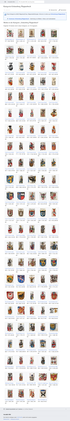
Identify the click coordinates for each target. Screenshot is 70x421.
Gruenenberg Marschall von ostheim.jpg (43, 316)
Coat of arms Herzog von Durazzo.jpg (10, 185)
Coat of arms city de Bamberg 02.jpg (10, 56)
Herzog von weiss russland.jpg (21, 383)
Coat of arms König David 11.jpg (21, 202)
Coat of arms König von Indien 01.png (43, 202)
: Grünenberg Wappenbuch (19, 18)
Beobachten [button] (54, 10)
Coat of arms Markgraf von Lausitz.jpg (54, 218)
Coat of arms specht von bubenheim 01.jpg (10, 252)
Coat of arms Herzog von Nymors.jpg (21, 185)
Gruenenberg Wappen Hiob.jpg (54, 333)
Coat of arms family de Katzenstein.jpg (21, 87)
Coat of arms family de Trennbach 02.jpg (32, 119)
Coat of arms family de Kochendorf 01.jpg (32, 87)
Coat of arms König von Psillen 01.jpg (10, 218)
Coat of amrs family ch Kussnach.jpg (43, 39)
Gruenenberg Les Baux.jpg (32, 316)
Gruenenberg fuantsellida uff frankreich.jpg (43, 301)
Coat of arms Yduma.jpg (54, 268)
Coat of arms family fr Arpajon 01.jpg (32, 135)
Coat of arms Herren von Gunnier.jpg (32, 169)
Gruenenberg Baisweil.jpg (32, 301)
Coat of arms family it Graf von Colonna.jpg (10, 152)
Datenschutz (6, 419)
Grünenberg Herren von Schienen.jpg (32, 350)
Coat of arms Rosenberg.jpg (32, 235)
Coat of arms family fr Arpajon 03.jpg (54, 135)
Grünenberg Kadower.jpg (54, 350)
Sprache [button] (8, 10)
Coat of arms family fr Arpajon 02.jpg (43, 135)
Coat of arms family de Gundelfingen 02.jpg (10, 87)
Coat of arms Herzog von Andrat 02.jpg (54, 169)
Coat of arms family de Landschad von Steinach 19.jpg (10, 119)
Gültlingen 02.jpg (9, 383)
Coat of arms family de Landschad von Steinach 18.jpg (54, 102)
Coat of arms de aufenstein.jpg (32, 56)
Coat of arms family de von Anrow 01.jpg (43, 119)
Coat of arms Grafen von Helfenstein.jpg (43, 152)
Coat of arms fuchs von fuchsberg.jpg (32, 152)
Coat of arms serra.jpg (54, 235)
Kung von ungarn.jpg (43, 383)
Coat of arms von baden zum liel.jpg (10, 268)
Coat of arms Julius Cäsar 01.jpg (32, 185)
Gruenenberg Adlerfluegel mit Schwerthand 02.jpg (21, 301)
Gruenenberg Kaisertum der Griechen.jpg (21, 316)
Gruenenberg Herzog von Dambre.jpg (10, 316)
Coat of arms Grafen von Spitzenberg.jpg (54, 152)
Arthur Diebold (29, 409)
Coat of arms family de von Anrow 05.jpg (10, 135)
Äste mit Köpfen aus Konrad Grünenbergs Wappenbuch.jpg (43, 399)
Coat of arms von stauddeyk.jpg (32, 268)
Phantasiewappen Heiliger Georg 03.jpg (32, 399)
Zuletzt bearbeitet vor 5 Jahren (14, 409)
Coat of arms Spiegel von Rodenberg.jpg (32, 252)
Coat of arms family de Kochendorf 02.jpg (43, 87)
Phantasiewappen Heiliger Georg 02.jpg (21, 399)
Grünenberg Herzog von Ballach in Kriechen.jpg (43, 350)
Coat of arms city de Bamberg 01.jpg (54, 39)
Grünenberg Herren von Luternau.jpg (21, 350)
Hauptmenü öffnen (6, 2)
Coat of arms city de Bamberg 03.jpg (21, 56)
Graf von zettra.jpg (42, 285)
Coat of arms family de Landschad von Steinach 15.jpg (21, 102)
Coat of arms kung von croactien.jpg (54, 185)
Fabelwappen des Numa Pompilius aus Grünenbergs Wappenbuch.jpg (10, 285)
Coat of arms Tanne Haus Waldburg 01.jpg (43, 252)
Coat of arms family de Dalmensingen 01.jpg (10, 72)
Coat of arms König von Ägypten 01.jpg (32, 218)
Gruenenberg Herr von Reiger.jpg (54, 301)
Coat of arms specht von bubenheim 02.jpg (21, 252)
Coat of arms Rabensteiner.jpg (21, 235)
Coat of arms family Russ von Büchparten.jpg (21, 152)
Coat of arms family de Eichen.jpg (32, 72)
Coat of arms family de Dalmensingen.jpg (21, 72)
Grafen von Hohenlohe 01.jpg (54, 285)
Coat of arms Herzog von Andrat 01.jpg (43, 169)
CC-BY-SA (19, 417)
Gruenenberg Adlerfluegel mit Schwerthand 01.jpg (10, 301)
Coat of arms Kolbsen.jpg (43, 185)
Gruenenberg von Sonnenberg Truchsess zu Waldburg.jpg (32, 333)
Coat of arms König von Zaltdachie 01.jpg (21, 218)
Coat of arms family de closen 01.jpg (54, 56)
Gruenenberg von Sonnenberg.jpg (43, 333)
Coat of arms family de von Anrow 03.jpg (54, 119)
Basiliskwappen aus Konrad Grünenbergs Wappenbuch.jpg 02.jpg (32, 39)
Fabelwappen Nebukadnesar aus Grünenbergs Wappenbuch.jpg (21, 285)
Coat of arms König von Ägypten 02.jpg (43, 218)
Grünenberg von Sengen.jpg (43, 366)
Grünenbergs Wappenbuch (58, 14)
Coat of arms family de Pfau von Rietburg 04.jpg (21, 119)
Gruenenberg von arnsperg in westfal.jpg (21, 333)
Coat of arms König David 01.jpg (10, 202)
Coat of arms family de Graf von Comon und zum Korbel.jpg (54, 72)
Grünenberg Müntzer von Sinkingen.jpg (21, 366)
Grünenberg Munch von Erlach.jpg (10, 366)
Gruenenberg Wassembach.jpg (10, 350)
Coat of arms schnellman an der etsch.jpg (43, 235)
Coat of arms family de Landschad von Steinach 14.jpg (10, 102)
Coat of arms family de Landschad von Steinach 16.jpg (32, 102)
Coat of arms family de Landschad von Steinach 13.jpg (54, 87)
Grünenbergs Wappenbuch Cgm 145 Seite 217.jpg (54, 366)
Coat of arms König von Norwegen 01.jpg (54, 202)
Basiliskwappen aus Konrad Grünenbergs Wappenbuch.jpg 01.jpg (21, 39)
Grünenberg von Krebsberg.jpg (32, 366)
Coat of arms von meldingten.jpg (21, 268)
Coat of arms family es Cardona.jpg (21, 135)
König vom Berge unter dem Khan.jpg (54, 383)
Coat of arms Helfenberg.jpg (10, 169)
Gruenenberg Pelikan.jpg (54, 316)
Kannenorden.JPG (31, 383)
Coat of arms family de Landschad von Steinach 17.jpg (43, 102)
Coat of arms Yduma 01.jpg (43, 268)
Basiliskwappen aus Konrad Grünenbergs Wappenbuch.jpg (10, 39)
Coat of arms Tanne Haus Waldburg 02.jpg (54, 252)
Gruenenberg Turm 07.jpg (10, 333)
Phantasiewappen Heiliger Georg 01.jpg (10, 399)
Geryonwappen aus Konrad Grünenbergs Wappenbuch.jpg (32, 285)
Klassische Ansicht (15, 419)
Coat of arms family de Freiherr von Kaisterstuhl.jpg (43, 72)
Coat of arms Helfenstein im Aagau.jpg (21, 169)
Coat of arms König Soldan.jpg (32, 202)
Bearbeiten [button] (63, 10)
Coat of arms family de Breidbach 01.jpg (43, 56)
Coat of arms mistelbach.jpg (10, 235)
